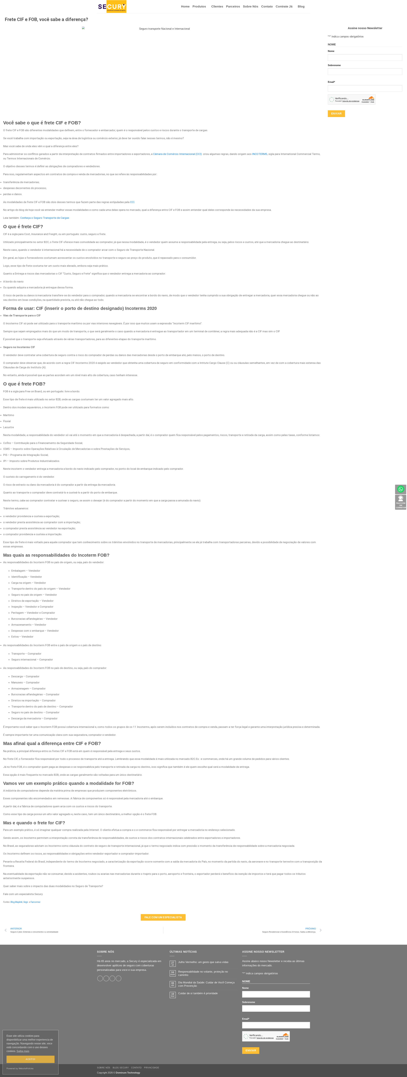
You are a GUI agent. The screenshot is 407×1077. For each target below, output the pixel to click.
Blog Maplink (16, 902)
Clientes (217, 6)
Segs (25, 902)
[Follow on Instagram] (106, 978)
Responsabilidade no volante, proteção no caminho (203, 973)
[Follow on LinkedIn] (118, 978)
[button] (308, 7)
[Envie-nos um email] (112, 978)
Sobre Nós (250, 6)
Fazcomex (35, 902)
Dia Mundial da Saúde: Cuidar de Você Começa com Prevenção (206, 984)
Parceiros (233, 6)
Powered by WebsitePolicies (20, 1068)
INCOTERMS (259, 154)
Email (331, 82)
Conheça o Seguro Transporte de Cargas (44, 217)
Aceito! (30, 1059)
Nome (331, 51)
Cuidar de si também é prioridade (198, 993)
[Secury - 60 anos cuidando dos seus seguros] (113, 6)
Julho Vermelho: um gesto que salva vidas (203, 962)
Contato (267, 6)
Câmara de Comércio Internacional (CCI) (177, 154)
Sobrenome (334, 65)
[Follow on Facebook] (100, 978)
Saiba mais (23, 1051)
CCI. (132, 202)
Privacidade (151, 1067)
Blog (301, 6)
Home (185, 6)
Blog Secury (121, 1067)
